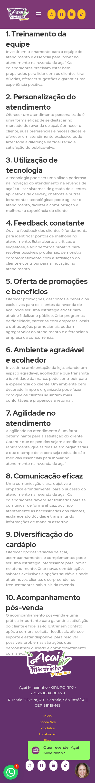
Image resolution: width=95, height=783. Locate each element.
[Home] (18, 14)
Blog (47, 740)
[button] (10, 772)
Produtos (47, 728)
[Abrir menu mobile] (38, 14)
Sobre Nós (48, 722)
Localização (47, 734)
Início (47, 716)
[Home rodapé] (47, 659)
